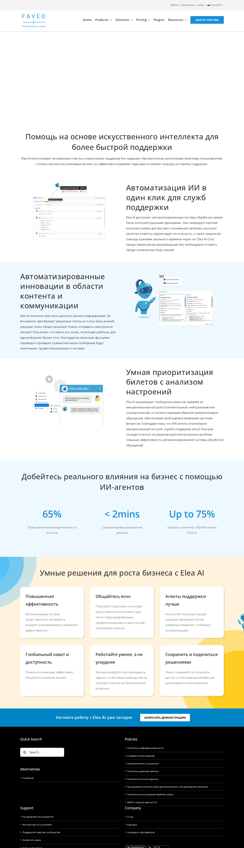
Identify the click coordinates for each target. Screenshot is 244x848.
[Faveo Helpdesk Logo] (33, 15)
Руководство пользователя (37, 816)
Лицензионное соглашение (143, 763)
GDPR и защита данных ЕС (142, 802)
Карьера (132, 824)
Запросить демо (31, 840)
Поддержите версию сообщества (41, 832)
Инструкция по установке (37, 824)
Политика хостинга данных (142, 779)
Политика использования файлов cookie (150, 794)
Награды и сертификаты (141, 832)
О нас (130, 816)
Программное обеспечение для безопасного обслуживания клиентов (167, 786)
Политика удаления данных (143, 771)
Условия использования (141, 755)
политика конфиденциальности (145, 748)
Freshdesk (28, 778)
